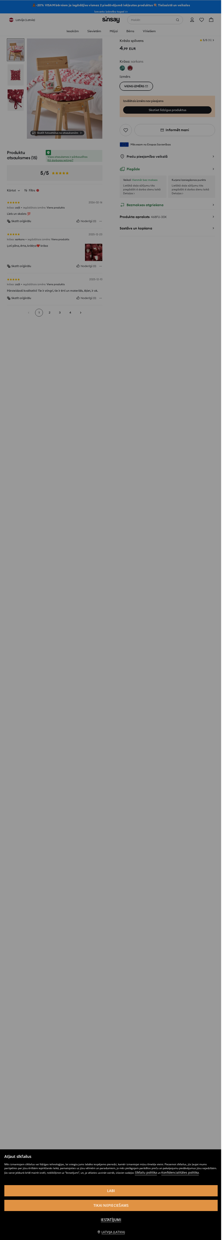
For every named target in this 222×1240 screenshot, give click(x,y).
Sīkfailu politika (146, 1172)
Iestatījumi (111, 1219)
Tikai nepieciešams (111, 1205)
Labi (111, 1190)
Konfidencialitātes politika (180, 1172)
